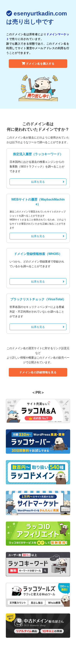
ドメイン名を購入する (40, 63)
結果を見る (38, 181)
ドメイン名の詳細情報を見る (38, 372)
